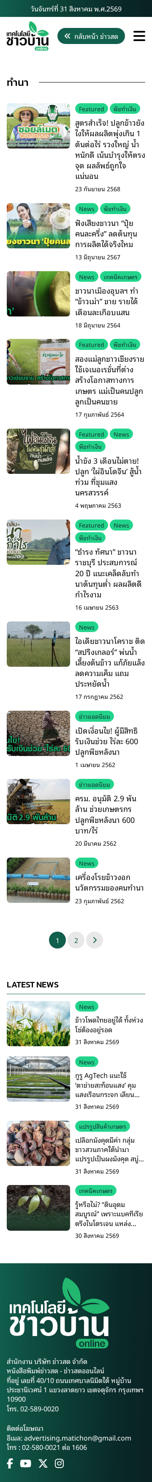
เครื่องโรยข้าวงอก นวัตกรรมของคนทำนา (109, 882)
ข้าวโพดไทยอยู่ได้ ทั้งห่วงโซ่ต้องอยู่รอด (109, 1024)
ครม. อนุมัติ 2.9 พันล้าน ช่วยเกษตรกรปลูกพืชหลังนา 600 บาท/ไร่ (105, 814)
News (87, 208)
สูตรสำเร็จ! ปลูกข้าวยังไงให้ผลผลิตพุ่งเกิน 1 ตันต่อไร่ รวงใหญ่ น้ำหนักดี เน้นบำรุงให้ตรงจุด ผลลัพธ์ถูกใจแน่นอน (110, 148)
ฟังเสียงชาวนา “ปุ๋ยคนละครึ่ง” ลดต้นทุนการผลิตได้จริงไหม (106, 233)
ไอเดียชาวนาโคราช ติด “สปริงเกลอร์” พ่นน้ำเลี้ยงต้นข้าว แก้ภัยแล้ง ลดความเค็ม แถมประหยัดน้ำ (110, 662)
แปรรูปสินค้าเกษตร (102, 1126)
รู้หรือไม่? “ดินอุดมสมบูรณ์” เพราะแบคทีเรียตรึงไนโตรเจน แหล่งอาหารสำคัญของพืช (109, 1218)
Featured (91, 108)
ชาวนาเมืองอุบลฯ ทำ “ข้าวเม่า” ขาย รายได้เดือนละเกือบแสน (106, 300)
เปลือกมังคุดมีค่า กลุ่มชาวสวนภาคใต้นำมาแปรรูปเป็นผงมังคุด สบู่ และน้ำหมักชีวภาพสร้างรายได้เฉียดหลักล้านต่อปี (109, 1158)
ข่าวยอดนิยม (94, 716)
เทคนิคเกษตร (121, 276)
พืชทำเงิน (125, 108)
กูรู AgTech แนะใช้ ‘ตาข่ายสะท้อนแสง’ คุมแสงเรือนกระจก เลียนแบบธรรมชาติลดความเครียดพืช (105, 1094)
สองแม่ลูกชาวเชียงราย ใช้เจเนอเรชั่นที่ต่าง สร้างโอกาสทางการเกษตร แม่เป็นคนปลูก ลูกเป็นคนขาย (109, 379)
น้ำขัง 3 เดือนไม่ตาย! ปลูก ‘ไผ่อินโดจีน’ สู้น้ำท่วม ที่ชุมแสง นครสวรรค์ (108, 476)
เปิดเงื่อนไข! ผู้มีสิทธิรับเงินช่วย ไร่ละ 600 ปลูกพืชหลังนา (106, 740)
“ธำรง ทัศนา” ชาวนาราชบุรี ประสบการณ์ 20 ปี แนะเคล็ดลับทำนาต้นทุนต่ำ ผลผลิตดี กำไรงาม (108, 572)
